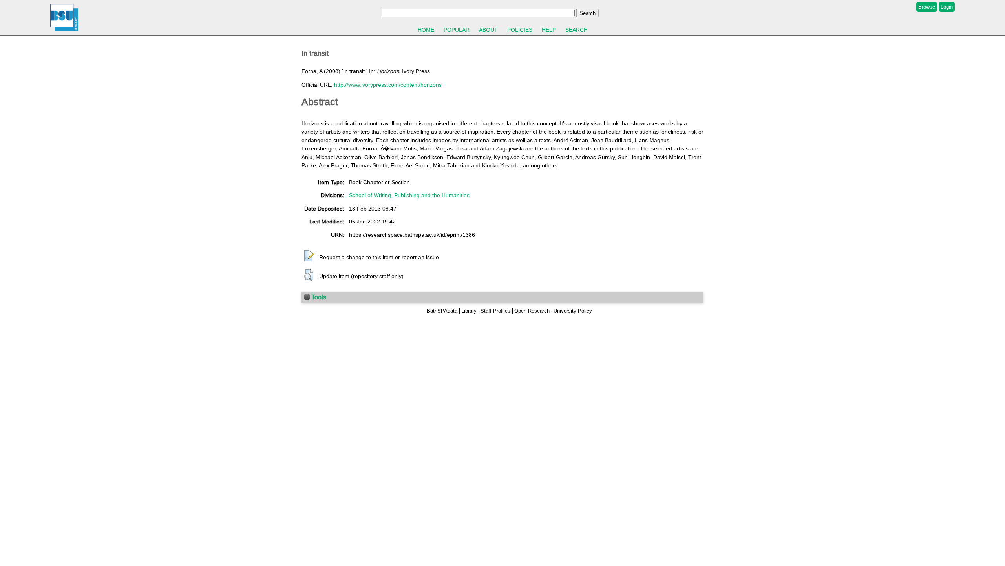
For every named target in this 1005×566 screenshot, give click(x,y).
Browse (926, 7)
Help (549, 30)
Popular (457, 30)
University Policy (573, 311)
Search (576, 30)
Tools (318, 296)
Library (469, 311)
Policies (519, 30)
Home (426, 30)
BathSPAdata (442, 311)
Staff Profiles (495, 311)
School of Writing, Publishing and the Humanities (409, 195)
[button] (309, 256)
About (488, 30)
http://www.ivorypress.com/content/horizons (388, 85)
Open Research (532, 311)
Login (947, 7)
